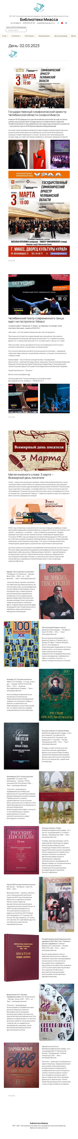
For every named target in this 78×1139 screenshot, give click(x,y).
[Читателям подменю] (20, 35)
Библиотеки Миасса (39, 19)
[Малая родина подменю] (49, 35)
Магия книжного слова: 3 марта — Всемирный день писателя (31, 476)
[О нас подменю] (7, 35)
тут (29, 374)
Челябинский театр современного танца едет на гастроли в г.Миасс (36, 320)
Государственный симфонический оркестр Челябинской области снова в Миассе (37, 113)
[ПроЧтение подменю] (34, 35)
